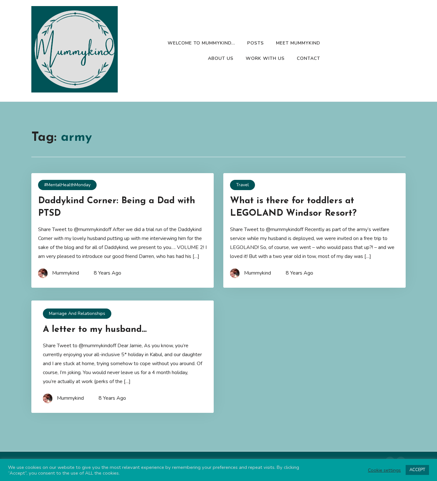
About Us (221, 58)
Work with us (265, 58)
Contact (308, 58)
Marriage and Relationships (77, 313)
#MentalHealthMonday (67, 185)
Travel (242, 185)
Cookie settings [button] (384, 470)
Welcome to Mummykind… (201, 43)
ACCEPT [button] (417, 470)
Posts (255, 43)
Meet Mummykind (298, 43)
